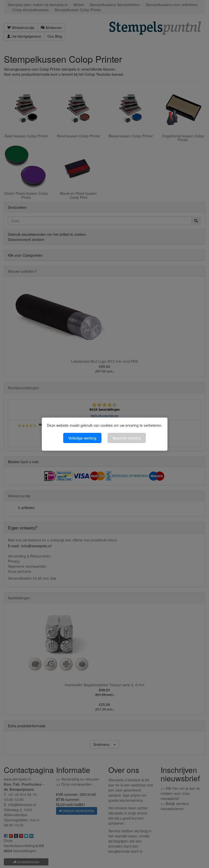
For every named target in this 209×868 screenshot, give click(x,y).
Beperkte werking (127, 438)
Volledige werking (82, 438)
